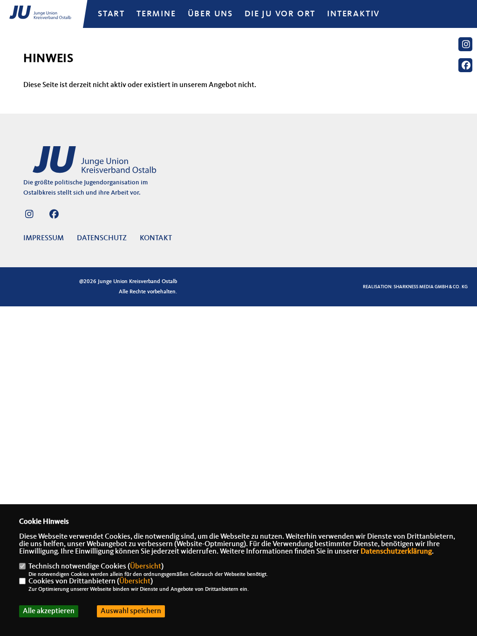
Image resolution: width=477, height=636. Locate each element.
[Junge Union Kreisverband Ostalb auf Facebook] (54, 216)
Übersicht (145, 566)
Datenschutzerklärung (396, 551)
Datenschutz (102, 238)
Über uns (210, 14)
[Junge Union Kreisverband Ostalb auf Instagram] (29, 216)
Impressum (43, 238)
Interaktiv (353, 14)
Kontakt (156, 238)
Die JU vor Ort (280, 14)
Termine (156, 14)
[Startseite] (95, 164)
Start (111, 14)
